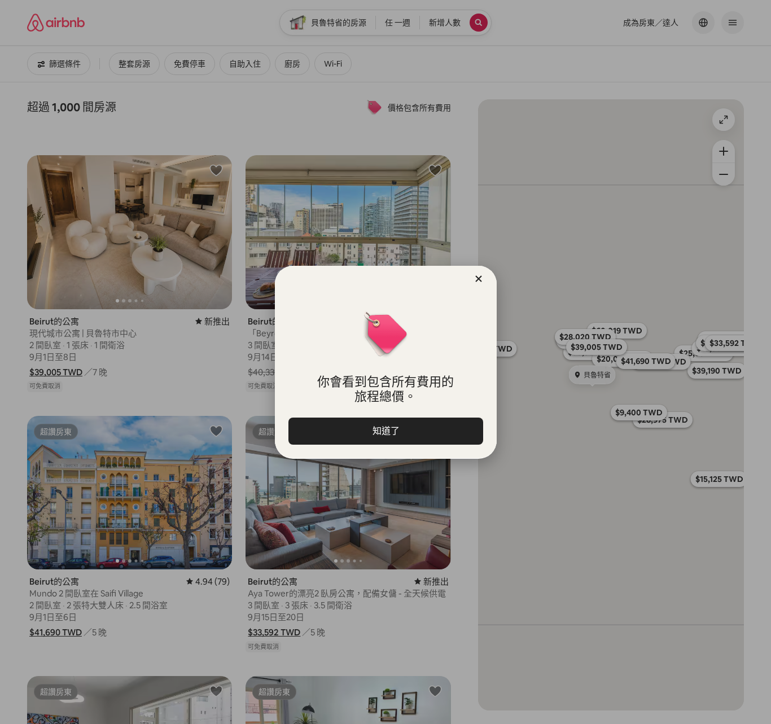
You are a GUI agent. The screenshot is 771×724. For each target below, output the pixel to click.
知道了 (385, 431)
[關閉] (478, 278)
